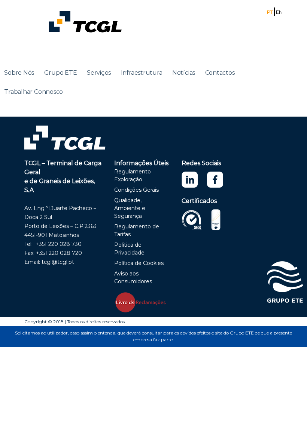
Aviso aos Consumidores (133, 277)
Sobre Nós (19, 72)
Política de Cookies (139, 263)
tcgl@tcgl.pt (58, 262)
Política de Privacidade (129, 248)
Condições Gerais (136, 189)
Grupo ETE (60, 72)
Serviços (99, 72)
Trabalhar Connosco (33, 91)
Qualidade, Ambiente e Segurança (129, 208)
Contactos (220, 72)
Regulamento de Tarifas (136, 230)
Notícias (183, 72)
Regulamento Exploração (132, 175)
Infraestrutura (141, 72)
